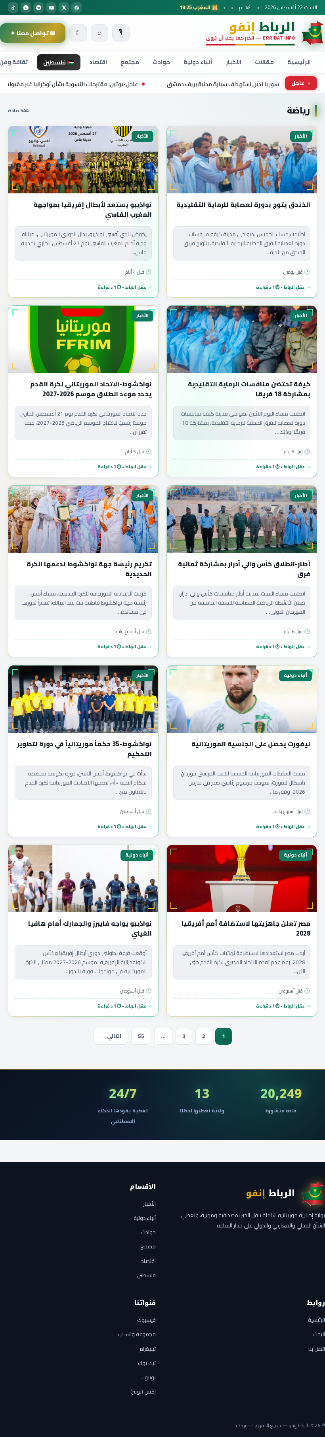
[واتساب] (26, 7)
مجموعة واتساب (137, 1334)
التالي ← (110, 1036)
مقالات (264, 62)
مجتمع (129, 62)
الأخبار (233, 62)
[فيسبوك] (76, 7)
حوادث (161, 62)
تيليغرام (148, 1349)
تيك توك (147, 1363)
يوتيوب (148, 1377)
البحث (319, 1334)
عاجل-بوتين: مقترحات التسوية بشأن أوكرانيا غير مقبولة (125, 84)
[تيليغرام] (38, 7)
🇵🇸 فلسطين (58, 62)
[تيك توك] (13, 7)
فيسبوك (146, 1320)
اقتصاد (98, 62)
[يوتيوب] (51, 7)
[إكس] (64, 7)
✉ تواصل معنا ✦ (32, 33)
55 (141, 1036)
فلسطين (146, 1275)
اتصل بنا (316, 1349)
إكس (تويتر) (143, 1391)
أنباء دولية (198, 62)
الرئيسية (299, 62)
